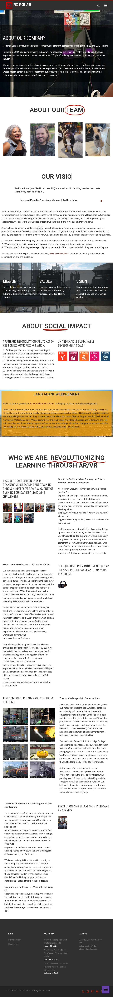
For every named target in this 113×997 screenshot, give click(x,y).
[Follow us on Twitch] (92, 991)
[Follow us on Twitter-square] (88, 991)
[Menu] (105, 5)
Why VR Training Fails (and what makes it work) (55, 941)
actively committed (58, 253)
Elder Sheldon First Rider (42, 403)
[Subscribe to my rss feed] (83, 991)
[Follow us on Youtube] (97, 991)
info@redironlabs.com (88, 949)
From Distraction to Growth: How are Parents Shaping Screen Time (56, 966)
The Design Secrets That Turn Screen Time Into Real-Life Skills (56, 953)
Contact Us (13, 944)
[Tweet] (101, 201)
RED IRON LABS (22, 990)
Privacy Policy (14, 940)
